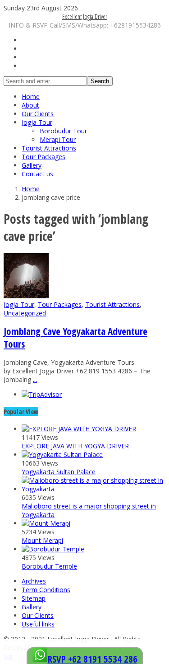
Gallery (31, 165)
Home (31, 96)
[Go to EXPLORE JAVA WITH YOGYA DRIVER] (79, 428)
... (35, 379)
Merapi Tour (58, 139)
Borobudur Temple (49, 566)
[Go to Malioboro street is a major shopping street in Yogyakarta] (93, 489)
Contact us (37, 174)
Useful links (38, 624)
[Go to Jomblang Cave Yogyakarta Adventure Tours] (26, 296)
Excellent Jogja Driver (84, 16)
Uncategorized (25, 313)
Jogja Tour (37, 122)
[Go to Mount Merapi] (46, 523)
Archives (34, 581)
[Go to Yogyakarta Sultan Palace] (62, 454)
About (30, 105)
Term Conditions (46, 589)
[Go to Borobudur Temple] (53, 549)
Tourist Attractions (49, 148)
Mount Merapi (42, 540)
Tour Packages (43, 156)
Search (100, 81)
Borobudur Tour (63, 131)
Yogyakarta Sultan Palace (59, 471)
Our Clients (38, 113)
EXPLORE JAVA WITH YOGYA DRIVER (75, 446)
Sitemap (34, 598)
